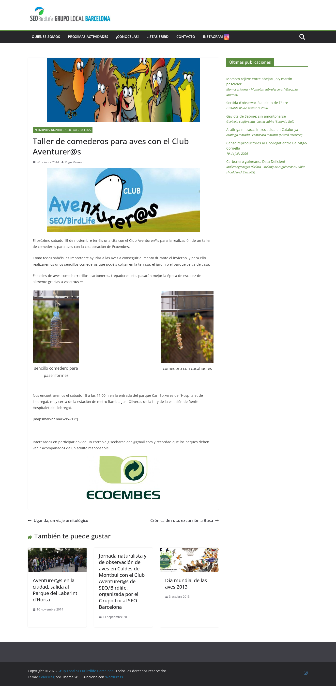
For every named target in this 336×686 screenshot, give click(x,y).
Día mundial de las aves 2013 (186, 583)
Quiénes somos (46, 36)
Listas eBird (157, 36)
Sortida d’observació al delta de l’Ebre (257, 105)
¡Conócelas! (127, 36)
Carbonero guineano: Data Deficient (266, 166)
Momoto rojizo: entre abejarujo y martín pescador (262, 86)
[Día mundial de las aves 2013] (189, 551)
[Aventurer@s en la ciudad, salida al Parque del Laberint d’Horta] (57, 551)
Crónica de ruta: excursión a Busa (181, 520)
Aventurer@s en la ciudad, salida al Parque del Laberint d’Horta (55, 590)
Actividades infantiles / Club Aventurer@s (63, 130)
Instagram (213, 36)
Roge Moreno (74, 162)
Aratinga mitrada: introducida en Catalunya (264, 132)
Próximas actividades (88, 36)
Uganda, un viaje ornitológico (61, 520)
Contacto (185, 36)
